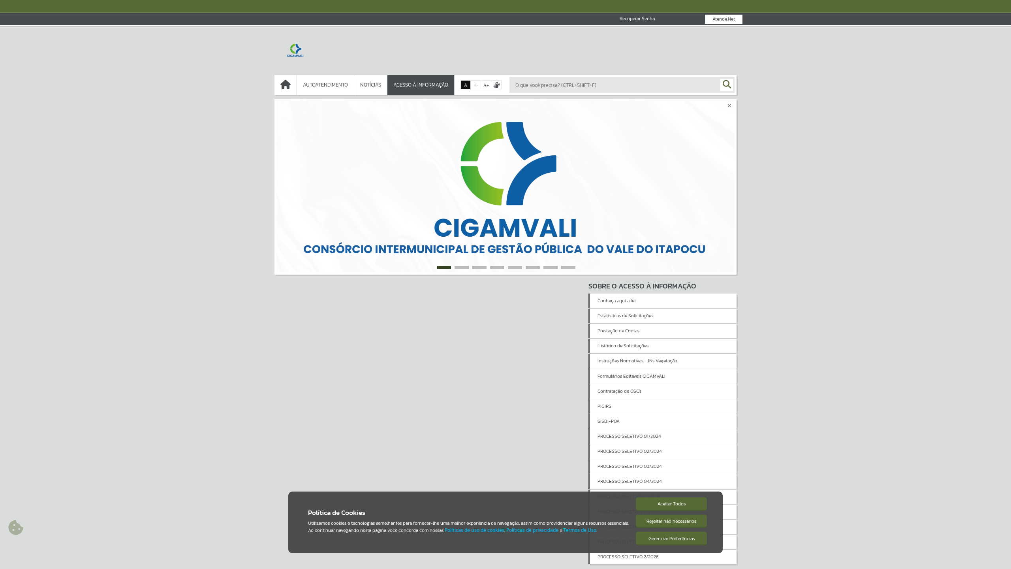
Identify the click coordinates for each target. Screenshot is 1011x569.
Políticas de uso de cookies (474, 530)
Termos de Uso (579, 530)
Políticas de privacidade (532, 530)
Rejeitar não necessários (671, 521)
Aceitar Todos (672, 503)
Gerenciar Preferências (671, 538)
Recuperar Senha (637, 18)
